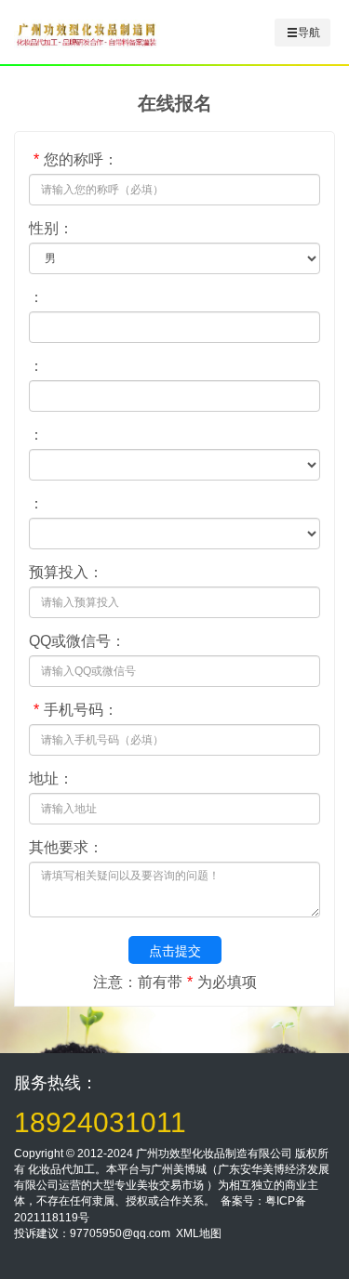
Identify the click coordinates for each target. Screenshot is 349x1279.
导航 (309, 32)
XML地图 (198, 1233)
